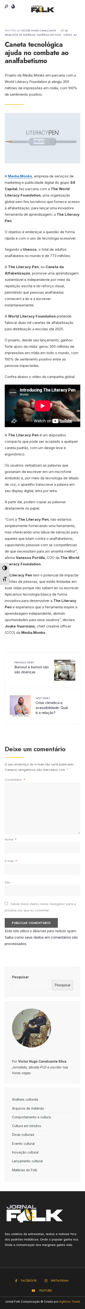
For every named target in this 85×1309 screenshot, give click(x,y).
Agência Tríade (69, 1301)
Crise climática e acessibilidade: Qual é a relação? (52, 705)
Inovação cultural (25, 1152)
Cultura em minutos (26, 1126)
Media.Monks (20, 176)
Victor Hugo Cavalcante (38, 30)
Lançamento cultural (27, 1161)
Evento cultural (23, 1144)
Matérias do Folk (49, 35)
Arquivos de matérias (20, 35)
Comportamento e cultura (31, 1117)
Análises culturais (25, 1099)
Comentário (15, 779)
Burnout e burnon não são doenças (31, 667)
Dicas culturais (23, 1135)
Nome (11, 839)
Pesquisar (20, 977)
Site (7, 882)
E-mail (11, 861)
